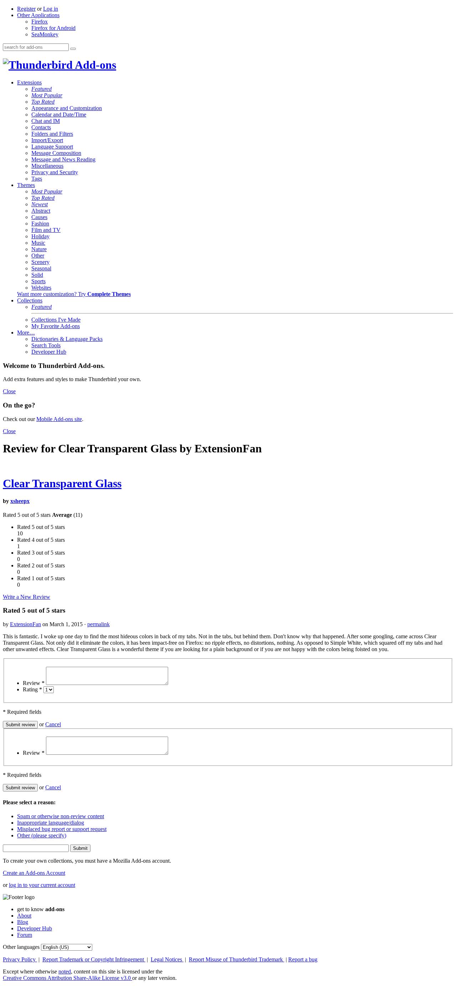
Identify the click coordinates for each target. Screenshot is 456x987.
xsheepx (20, 501)
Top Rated (43, 102)
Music (38, 243)
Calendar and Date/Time (58, 114)
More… (26, 332)
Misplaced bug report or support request (62, 829)
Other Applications (38, 15)
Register (26, 9)
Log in (50, 9)
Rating (32, 689)
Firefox (39, 22)
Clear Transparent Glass (62, 483)
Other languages (21, 947)
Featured (41, 89)
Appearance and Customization (66, 108)
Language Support (52, 147)
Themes (26, 185)
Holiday (40, 236)
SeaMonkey (44, 34)
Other (37, 256)
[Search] (73, 49)
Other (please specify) (41, 835)
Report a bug (302, 959)
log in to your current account (42, 885)
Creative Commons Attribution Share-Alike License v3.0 (67, 978)
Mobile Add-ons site (59, 419)
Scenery (40, 262)
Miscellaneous (47, 166)
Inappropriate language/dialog (50, 823)
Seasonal (41, 268)
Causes (39, 217)
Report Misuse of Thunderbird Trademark (236, 959)
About (24, 916)
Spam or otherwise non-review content (60, 816)
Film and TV (46, 230)
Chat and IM (45, 121)
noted (64, 971)
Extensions (29, 82)
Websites (41, 288)
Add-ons (94, 64)
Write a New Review (26, 597)
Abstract (40, 211)
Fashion (40, 223)
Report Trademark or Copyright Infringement (93, 959)
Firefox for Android (53, 28)
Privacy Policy (20, 959)
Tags (36, 179)
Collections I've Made (56, 320)
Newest (39, 204)
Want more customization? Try (74, 294)
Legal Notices (167, 959)
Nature (39, 249)
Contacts (41, 127)
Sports (38, 281)
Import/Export (47, 140)
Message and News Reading (63, 159)
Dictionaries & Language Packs (67, 339)
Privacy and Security (54, 172)
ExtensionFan (25, 624)
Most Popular (46, 95)
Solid (37, 275)
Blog (22, 922)
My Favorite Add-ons (55, 326)
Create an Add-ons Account (34, 873)
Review (34, 683)
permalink (98, 624)
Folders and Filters (52, 134)
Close (9, 391)
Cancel (53, 724)
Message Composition (56, 153)
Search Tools (46, 345)
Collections (29, 300)
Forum (24, 935)
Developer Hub (48, 352)
